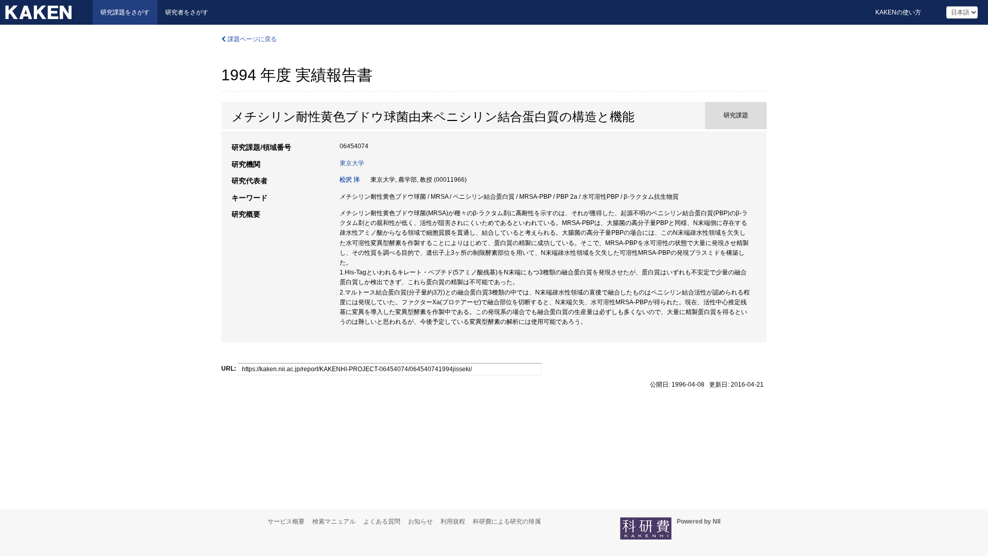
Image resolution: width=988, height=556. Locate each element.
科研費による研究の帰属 (507, 521)
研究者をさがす (186, 12)
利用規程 (452, 521)
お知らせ (420, 521)
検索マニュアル (334, 521)
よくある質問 (381, 521)
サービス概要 (286, 521)
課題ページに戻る (251, 39)
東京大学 (352, 163)
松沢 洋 (350, 179)
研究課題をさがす (125, 12)
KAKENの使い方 (898, 12)
